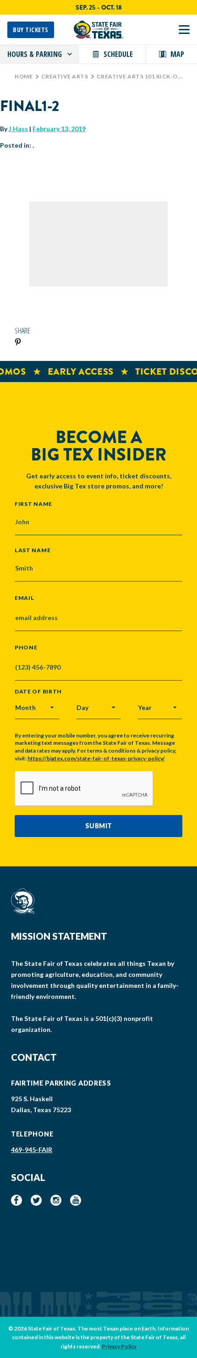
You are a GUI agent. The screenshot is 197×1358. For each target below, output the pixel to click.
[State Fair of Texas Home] (98, 30)
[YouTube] (75, 1200)
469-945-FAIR (31, 1149)
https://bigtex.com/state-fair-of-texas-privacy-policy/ (96, 758)
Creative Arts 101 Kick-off (141, 76)
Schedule (118, 54)
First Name (33, 503)
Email (24, 598)
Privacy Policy (119, 1346)
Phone (26, 647)
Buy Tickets (31, 29)
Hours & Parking (34, 54)
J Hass (18, 129)
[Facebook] (16, 1200)
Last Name (32, 550)
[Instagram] (55, 1200)
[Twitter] (36, 1200)
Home (24, 76)
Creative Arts (64, 76)
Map (177, 54)
